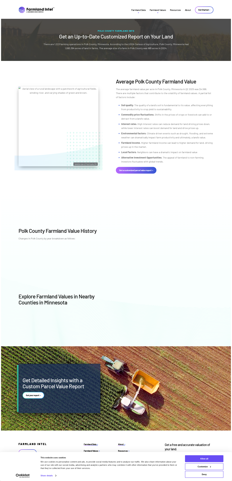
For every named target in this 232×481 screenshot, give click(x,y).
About (188, 9)
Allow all (204, 459)
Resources (175, 9)
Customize (203, 466)
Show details (47, 475)
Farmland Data (138, 9)
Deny (204, 474)
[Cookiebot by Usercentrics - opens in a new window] (23, 476)
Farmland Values (158, 9)
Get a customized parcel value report (135, 170)
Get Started (203, 9)
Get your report (32, 395)
